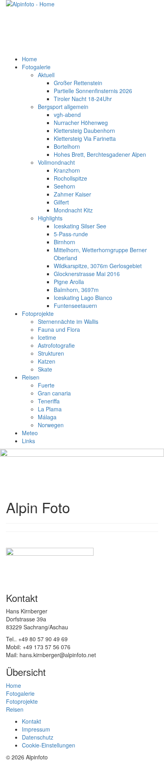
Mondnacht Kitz (73, 210)
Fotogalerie (36, 67)
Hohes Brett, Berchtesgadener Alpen (100, 154)
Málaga (47, 417)
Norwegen (51, 425)
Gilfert (61, 202)
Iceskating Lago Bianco (83, 298)
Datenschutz (37, 737)
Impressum (36, 729)
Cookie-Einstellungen (48, 745)
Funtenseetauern (75, 305)
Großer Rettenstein (78, 83)
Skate (45, 369)
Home (29, 59)
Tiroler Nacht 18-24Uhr (83, 99)
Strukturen (51, 353)
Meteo (30, 433)
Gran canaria (54, 393)
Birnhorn (64, 242)
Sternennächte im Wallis (68, 321)
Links (28, 441)
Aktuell (46, 75)
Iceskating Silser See (80, 226)
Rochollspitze (70, 178)
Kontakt (31, 721)
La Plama (50, 409)
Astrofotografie (56, 345)
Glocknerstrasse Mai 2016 (87, 274)
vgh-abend (67, 115)
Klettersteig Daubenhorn (84, 130)
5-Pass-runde (71, 234)
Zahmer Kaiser (72, 194)
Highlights (50, 218)
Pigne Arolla (69, 282)
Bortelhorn (67, 146)
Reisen (30, 377)
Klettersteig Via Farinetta (85, 138)
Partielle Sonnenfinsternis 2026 (93, 91)
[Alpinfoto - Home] (82, 27)
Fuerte (46, 385)
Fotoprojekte (38, 313)
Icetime (47, 337)
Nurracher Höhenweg (81, 123)
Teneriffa (49, 401)
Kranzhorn (67, 170)
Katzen (46, 361)
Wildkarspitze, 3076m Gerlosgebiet (98, 266)
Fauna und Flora (59, 329)
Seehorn (64, 186)
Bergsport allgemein (63, 107)
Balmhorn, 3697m (76, 290)
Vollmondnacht (56, 162)
